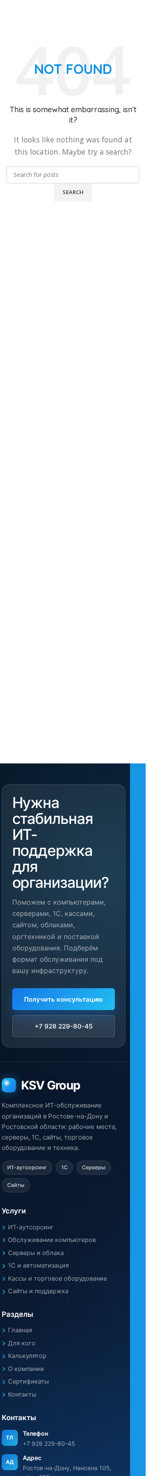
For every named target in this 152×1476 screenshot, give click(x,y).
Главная (20, 1330)
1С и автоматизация (38, 1265)
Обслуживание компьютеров (52, 1240)
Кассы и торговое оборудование (57, 1278)
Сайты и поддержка (38, 1291)
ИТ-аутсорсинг (31, 1227)
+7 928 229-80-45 (63, 1026)
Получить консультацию (63, 999)
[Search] (139, 12)
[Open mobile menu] (9, 12)
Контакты (22, 1394)
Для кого (21, 1343)
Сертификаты (28, 1381)
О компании (26, 1369)
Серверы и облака (36, 1253)
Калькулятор (27, 1356)
